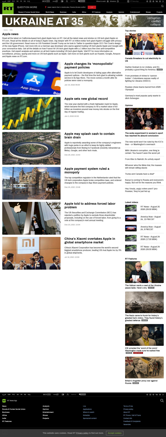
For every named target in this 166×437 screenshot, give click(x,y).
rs (25, 394)
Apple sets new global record (86, 98)
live (92, 7)
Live (84, 406)
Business (63, 12)
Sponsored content (90, 418)
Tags (11, 30)
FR (21, 1)
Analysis (109, 12)
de (18, 394)
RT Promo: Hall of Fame (132, 415)
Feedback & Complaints (131, 421)
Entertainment (135, 12)
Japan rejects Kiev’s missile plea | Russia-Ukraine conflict (66, 7)
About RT (126, 412)
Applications (87, 409)
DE (18, 1)
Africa (84, 12)
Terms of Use (128, 406)
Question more (27, 7)
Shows (148, 12)
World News (50, 12)
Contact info (127, 418)
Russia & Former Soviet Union (29, 12)
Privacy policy (128, 409)
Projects (159, 12)
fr (21, 394)
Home (6, 30)
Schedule (86, 415)
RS (25, 1)
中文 (28, 1)
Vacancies (127, 424)
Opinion (121, 12)
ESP (9, 1)
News (4, 406)
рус (13, 394)
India (74, 12)
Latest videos (131, 202)
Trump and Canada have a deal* (139, 174)
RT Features (96, 12)
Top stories (130, 31)
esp (9, 394)
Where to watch (88, 412)
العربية (4, 1)
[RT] (46, 1)
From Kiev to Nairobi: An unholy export (142, 159)
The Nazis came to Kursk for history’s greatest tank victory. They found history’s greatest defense (143, 318)
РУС (13, 1)
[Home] (8, 8)
